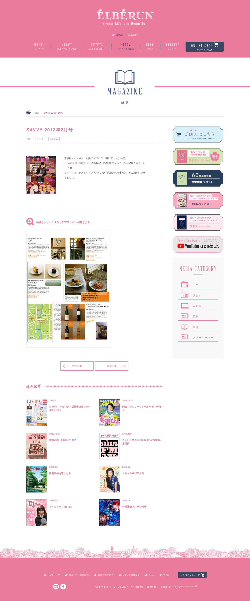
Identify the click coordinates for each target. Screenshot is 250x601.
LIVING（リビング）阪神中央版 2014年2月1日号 (69, 408)
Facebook (63, 586)
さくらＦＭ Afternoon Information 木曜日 (141, 441)
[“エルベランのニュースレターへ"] (198, 156)
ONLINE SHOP (202, 47)
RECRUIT (173, 46)
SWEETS (97, 46)
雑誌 (37, 112)
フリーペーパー (203, 337)
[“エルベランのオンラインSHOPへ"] (198, 134)
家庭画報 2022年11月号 (63, 439)
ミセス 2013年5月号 (133, 473)
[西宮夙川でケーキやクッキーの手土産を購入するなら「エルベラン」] (125, 17)
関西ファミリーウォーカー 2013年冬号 (142, 408)
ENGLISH (133, 34)
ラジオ (197, 295)
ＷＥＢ (197, 306)
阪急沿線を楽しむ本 (60, 473)
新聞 (195, 316)
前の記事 (77, 366)
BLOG (150, 46)
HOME (38, 46)
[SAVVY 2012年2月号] (68, 346)
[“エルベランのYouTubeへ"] (198, 244)
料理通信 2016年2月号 (134, 506)
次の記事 (112, 366)
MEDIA (125, 46)
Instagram (56, 586)
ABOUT (67, 46)
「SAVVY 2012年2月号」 (77, 163)
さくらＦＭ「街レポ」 (61, 506)
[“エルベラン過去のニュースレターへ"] (198, 222)
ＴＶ (195, 284)
